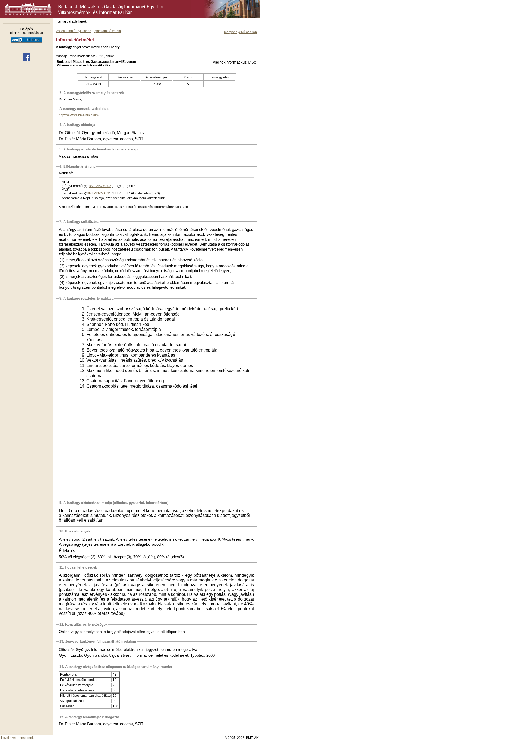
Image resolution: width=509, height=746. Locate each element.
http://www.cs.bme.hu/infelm (79, 115)
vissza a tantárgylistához (73, 31)
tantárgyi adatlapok (72, 21)
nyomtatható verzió (107, 31)
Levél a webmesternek (17, 738)
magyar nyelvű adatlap (240, 32)
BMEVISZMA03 (100, 186)
